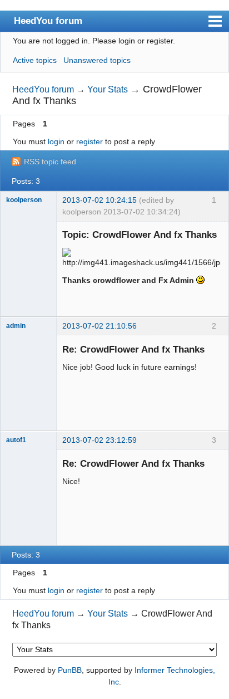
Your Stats (107, 89)
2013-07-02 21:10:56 (99, 325)
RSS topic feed (50, 161)
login (56, 141)
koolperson (24, 200)
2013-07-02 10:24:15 (99, 199)
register (89, 141)
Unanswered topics (97, 60)
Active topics (35, 60)
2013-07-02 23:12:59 (99, 440)
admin (16, 325)
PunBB (70, 670)
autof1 (16, 440)
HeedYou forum (48, 20)
